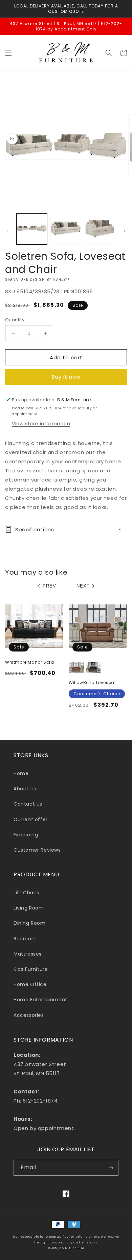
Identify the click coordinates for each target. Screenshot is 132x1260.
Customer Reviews (37, 850)
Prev (49, 586)
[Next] (124, 230)
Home (21, 773)
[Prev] (7, 230)
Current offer (31, 819)
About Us (25, 788)
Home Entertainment (40, 999)
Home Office (30, 984)
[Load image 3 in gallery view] (100, 229)
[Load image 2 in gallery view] (65, 229)
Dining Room (30, 923)
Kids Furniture (31, 969)
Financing (26, 834)
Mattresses (28, 954)
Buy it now (66, 376)
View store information (41, 423)
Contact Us (28, 803)
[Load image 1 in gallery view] (32, 229)
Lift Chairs (26, 892)
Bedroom (25, 938)
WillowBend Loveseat (92, 682)
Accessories (29, 1015)
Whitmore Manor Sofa (29, 662)
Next (83, 586)
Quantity (14, 320)
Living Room (29, 907)
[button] (8, 52)
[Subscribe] (110, 1168)
